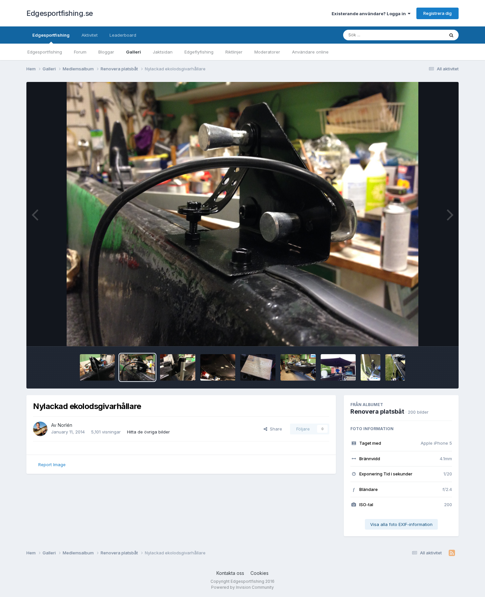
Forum (80, 52)
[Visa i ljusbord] (243, 214)
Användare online (310, 52)
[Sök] (451, 35)
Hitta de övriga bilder (148, 431)
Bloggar (106, 52)
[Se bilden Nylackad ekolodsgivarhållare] (97, 367)
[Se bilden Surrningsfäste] (370, 367)
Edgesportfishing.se (59, 13)
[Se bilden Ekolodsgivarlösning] (395, 367)
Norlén (65, 425)
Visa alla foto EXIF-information (401, 524)
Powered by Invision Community (242, 587)
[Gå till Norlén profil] (40, 429)
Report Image (52, 464)
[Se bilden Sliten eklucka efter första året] (257, 367)
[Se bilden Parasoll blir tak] (338, 367)
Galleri (133, 52)
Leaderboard (123, 35)
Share (274, 428)
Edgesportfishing (51, 35)
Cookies (259, 573)
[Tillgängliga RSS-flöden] (452, 553)
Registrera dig (437, 13)
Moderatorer (267, 52)
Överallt (427, 34)
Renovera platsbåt (377, 411)
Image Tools (431, 334)
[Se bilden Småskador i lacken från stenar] (218, 367)
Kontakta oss (230, 573)
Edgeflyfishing (198, 52)
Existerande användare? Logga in (370, 13)
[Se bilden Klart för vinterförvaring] (298, 367)
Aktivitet (89, 35)
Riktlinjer (233, 52)
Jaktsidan (163, 52)
